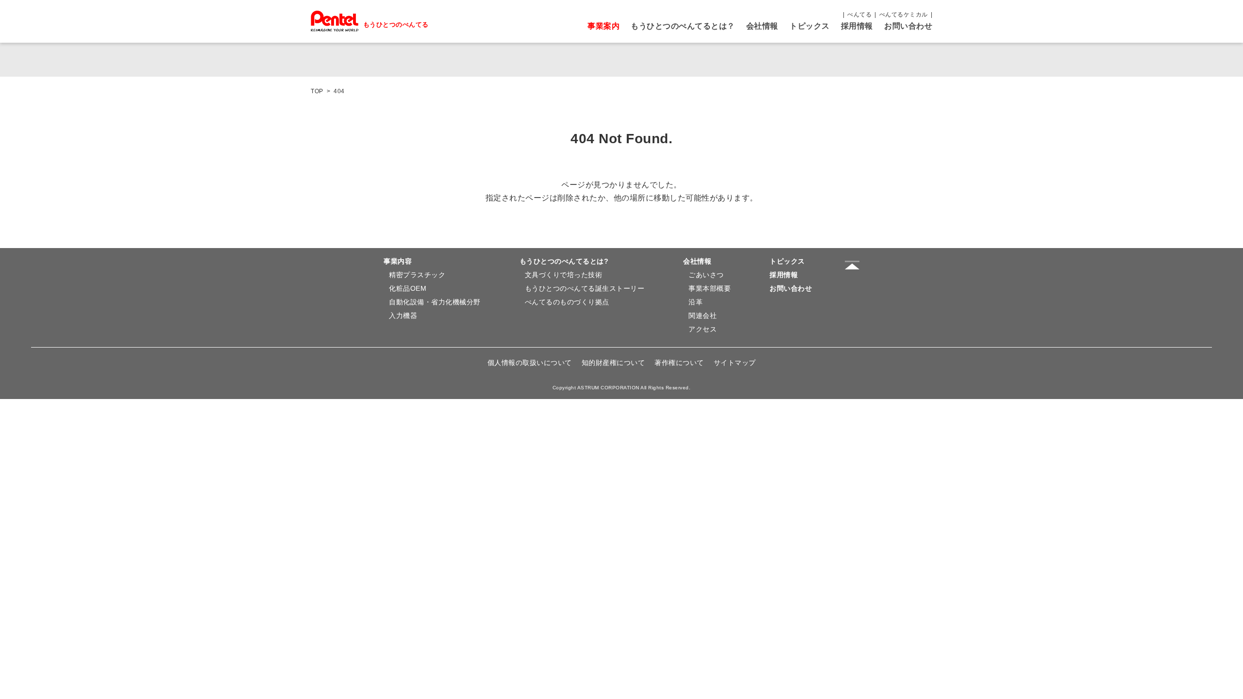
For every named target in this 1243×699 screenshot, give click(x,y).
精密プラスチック (417, 275)
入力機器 (403, 315)
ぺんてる (859, 14)
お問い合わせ (908, 26)
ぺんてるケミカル (903, 14)
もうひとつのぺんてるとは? (564, 261)
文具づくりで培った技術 (564, 275)
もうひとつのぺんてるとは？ (683, 26)
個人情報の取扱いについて (529, 362)
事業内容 (398, 261)
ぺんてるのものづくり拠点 (567, 302)
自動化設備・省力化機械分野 (435, 302)
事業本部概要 (710, 288)
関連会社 (703, 315)
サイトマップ (735, 362)
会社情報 (762, 26)
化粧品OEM (407, 288)
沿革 (696, 302)
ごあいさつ (706, 275)
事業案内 (604, 26)
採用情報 (857, 26)
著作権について (679, 362)
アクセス (703, 329)
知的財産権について (613, 362)
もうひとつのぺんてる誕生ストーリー (585, 288)
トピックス (809, 26)
